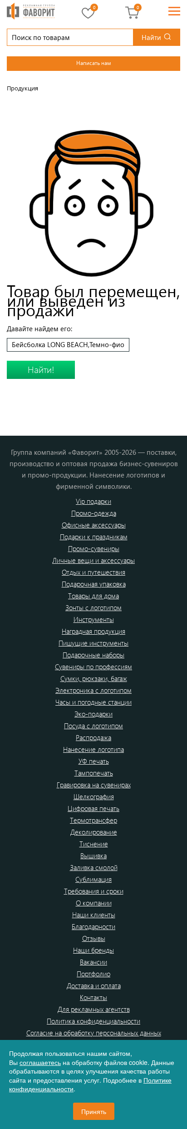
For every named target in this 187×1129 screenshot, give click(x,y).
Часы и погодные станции (93, 701)
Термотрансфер (93, 820)
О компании (94, 902)
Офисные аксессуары (94, 524)
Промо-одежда (93, 512)
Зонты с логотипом (93, 607)
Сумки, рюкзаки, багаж (93, 678)
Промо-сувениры (93, 548)
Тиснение (93, 843)
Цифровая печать (93, 808)
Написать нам (93, 62)
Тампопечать (93, 772)
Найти (151, 37)
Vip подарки (93, 501)
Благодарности (93, 926)
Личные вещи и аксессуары (93, 560)
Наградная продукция (93, 631)
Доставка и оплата (94, 985)
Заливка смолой (94, 867)
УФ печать (94, 761)
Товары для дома (93, 595)
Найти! (41, 369)
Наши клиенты (93, 914)
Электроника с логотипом (93, 690)
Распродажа (93, 737)
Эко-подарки (93, 713)
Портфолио (93, 973)
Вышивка (93, 855)
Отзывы (93, 938)
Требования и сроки (93, 890)
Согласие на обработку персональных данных (93, 1032)
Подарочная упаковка (94, 583)
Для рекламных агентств (94, 1009)
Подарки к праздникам (94, 536)
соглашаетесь (40, 1062)
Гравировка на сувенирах (94, 784)
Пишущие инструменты (93, 642)
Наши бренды (93, 950)
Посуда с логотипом (93, 725)
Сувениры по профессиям (93, 666)
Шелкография (94, 796)
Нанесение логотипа (93, 749)
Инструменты (94, 619)
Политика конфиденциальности (93, 1020)
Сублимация (93, 879)
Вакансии (93, 961)
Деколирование (93, 831)
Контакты (93, 997)
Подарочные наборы (93, 654)
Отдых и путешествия (93, 572)
